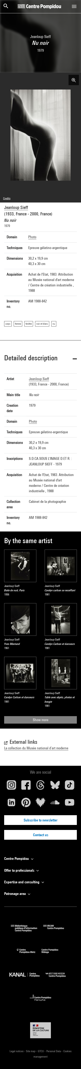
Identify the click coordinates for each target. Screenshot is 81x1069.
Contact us (40, 835)
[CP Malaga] (53, 954)
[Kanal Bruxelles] (27, 978)
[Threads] (40, 786)
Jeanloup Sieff (16, 207)
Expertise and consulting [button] (22, 882)
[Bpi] (27, 930)
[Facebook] (26, 786)
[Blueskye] (55, 786)
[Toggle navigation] (74, 6)
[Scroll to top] (71, 1059)
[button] (40, 358)
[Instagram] (11, 786)
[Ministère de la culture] (40, 1030)
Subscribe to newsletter (41, 820)
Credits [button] (6, 198)
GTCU (41, 1051)
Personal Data (53, 1051)
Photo (32, 237)
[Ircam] (56, 930)
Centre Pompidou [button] (17, 858)
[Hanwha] (40, 1002)
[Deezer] (40, 804)
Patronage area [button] (15, 893)
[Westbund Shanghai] (59, 978)
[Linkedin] (11, 804)
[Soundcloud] (55, 804)
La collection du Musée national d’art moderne (36, 748)
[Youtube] (69, 804)
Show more (40, 720)
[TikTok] (69, 786)
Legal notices (17, 1051)
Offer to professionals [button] (19, 870)
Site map (31, 1051)
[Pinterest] (26, 804)
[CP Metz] (29, 954)
